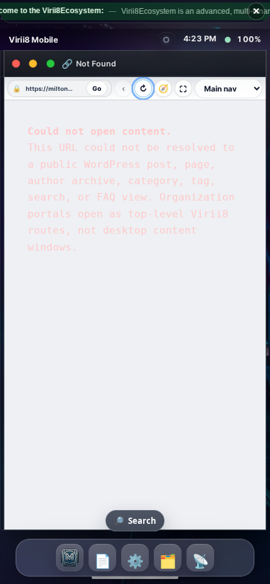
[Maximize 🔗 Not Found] (50, 63)
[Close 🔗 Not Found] (15, 63)
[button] (70, 557)
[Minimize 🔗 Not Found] (33, 63)
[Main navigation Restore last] (228, 88)
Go (96, 88)
